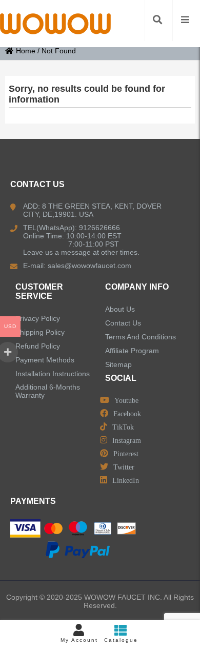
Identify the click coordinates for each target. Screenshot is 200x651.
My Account (79, 640)
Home (25, 51)
